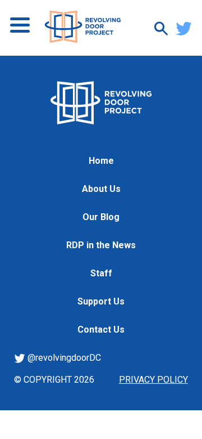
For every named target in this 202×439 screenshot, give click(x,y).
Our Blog (101, 217)
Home (101, 160)
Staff (101, 273)
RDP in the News (101, 245)
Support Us (101, 301)
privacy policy (153, 379)
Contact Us (101, 329)
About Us (101, 188)
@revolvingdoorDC (63, 357)
